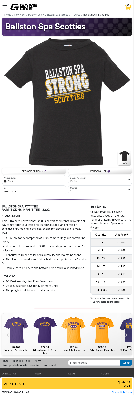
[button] (5, 7)
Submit (126, 362)
